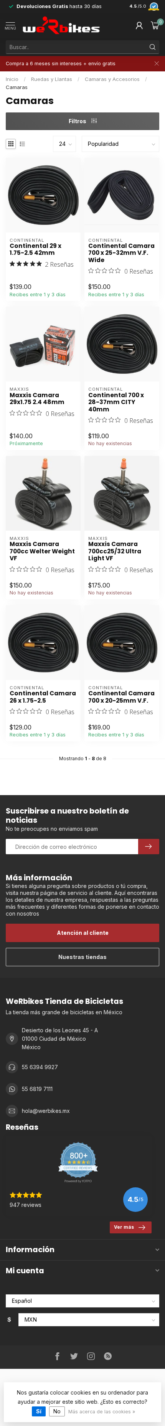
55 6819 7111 (37, 1089)
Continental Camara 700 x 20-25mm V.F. (121, 697)
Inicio (12, 79)
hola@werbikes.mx (46, 1110)
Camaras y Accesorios (112, 79)
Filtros (78, 121)
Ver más (124, 1227)
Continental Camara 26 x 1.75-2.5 (43, 697)
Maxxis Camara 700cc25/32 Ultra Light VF (114, 551)
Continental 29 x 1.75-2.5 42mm (35, 250)
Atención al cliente (83, 932)
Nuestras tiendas (82, 957)
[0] (155, 25)
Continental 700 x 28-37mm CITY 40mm (116, 402)
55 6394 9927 (40, 1067)
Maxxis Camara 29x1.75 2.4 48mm (37, 399)
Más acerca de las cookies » (101, 1411)
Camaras (17, 87)
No (57, 1411)
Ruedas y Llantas (51, 79)
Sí (38, 1411)
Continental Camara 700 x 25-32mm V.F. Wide (121, 253)
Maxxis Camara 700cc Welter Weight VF (42, 551)
